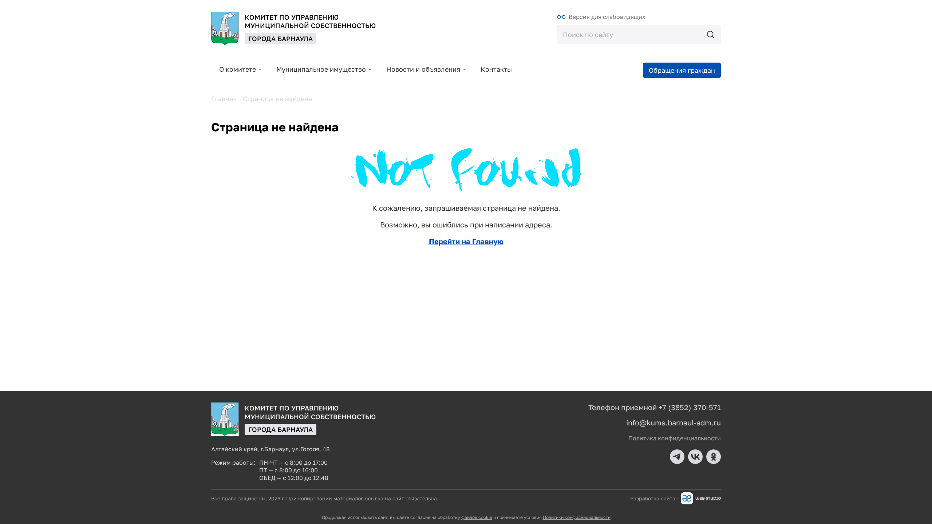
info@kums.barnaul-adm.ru (673, 422)
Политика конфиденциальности (674, 438)
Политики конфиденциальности (577, 517)
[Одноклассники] (713, 456)
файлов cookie (476, 517)
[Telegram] (677, 456)
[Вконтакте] (695, 456)
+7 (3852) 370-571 (690, 407)
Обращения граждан (682, 70)
